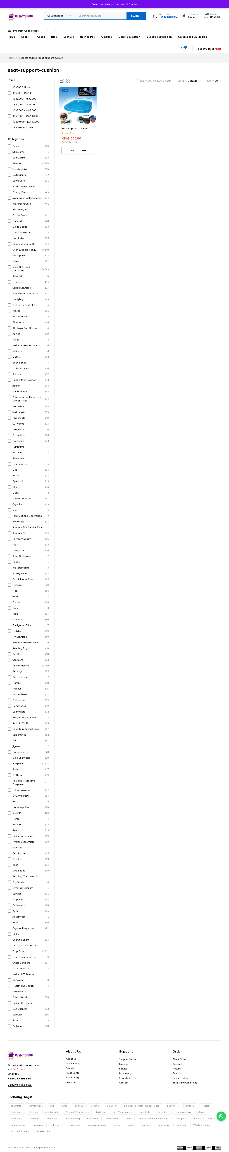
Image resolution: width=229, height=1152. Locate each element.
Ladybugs (31, 631)
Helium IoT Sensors (31, 974)
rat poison (38, 1125)
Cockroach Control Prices (31, 305)
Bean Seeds (31, 362)
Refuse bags (73, 1125)
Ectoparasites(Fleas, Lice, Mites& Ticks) (31, 399)
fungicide (145, 1112)
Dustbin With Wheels (77, 1112)
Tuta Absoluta (31, 968)
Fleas (31, 590)
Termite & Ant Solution (31, 728)
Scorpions (31, 659)
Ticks (31, 613)
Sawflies (31, 847)
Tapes (31, 561)
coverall (205, 1105)
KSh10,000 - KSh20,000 (25, 121)
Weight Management (31, 717)
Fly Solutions (31, 636)
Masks (31, 492)
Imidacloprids (31, 391)
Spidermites (31, 734)
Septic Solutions (31, 287)
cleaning (171, 1105)
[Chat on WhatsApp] (221, 1116)
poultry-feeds (18, 1125)
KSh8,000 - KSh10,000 (25, 116)
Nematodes (31, 705)
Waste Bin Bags (201, 1125)
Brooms (31, 608)
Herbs (31, 818)
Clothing (31, 775)
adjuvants (16, 1105)
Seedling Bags (31, 648)
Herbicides (31, 238)
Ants (31, 910)
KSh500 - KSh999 (22, 93)
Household (31, 752)
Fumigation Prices (31, 625)
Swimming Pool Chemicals (31, 197)
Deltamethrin (31, 677)
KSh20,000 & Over (22, 127)
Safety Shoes (31, 573)
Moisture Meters (31, 232)
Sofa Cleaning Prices (31, 186)
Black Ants (31, 322)
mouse (197, 1118)
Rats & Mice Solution (31, 379)
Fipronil (31, 682)
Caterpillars (31, 435)
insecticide (92, 1118)
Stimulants (31, 151)
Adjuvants (31, 458)
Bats (31, 801)
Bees (31, 922)
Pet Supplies (31, 853)
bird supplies (31, 412)
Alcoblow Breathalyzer (31, 328)
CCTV (31, 933)
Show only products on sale (155, 81)
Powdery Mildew (31, 538)
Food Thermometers (31, 957)
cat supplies (31, 255)
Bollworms (31, 1026)
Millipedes (31, 351)
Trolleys (31, 688)
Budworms (31, 905)
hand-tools (16, 1118)
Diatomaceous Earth (31, 945)
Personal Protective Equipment (31, 782)
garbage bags (183, 1112)
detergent (16, 1112)
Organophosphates (31, 928)
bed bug (79, 1105)
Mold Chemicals (31, 757)
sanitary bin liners (97, 1125)
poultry (31, 385)
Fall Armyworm (31, 789)
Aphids (31, 333)
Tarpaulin (31, 899)
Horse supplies (31, 807)
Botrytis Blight (31, 939)
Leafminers (31, 711)
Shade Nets (31, 991)
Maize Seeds (31, 226)
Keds (31, 864)
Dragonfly (31, 429)
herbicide (34, 1118)
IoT (31, 740)
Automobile (31, 916)
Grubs (31, 596)
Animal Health (31, 665)
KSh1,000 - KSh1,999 (24, 98)
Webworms (31, 980)
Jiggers (31, 746)
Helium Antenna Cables (31, 642)
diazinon (33, 1112)
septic (131, 1125)
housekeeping (72, 1118)
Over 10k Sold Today (31, 249)
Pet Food (31, 452)
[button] (78, 150)
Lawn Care (31, 180)
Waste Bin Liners (20, 1131)
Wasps (31, 310)
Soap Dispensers (31, 556)
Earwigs (31, 893)
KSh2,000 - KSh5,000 (24, 104)
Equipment (31, 763)
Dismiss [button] (133, 4)
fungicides (163, 1112)
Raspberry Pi (31, 209)
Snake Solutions (31, 962)
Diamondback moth (31, 244)
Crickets (31, 602)
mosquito (181, 1118)
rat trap (55, 1125)
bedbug (95, 1105)
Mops (31, 510)
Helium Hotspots (31, 1003)
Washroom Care (31, 203)
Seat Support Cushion (75, 128)
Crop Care (31, 951)
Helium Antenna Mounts (31, 345)
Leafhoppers (31, 464)
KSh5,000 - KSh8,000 (24, 110)
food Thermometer (123, 1112)
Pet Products (31, 316)
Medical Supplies (31, 498)
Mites (31, 261)
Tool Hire (31, 859)
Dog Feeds (31, 870)
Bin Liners (112, 1105)
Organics (31, 504)
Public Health (31, 997)
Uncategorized (31, 169)
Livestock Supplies (31, 887)
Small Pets (31, 813)
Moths (31, 356)
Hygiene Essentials (31, 841)
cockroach (188, 1105)
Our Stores (19, 1069)
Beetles (31, 654)
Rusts (31, 146)
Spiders (31, 374)
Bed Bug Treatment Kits (31, 876)
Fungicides (31, 221)
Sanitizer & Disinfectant (31, 293)
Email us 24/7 (15, 1073)
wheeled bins (43, 1131)
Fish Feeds (31, 282)
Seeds (31, 830)
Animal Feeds (31, 694)
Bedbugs (31, 671)
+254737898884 (19, 1078)
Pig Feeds (31, 882)
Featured (31, 163)
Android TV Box (31, 723)
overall (211, 1118)
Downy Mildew (31, 795)
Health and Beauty (31, 985)
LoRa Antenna (31, 368)
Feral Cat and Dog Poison (31, 515)
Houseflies (31, 440)
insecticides (112, 1118)
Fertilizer (31, 584)
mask (129, 1118)
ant (52, 1105)
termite (146, 1125)
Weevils (31, 824)
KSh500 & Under (21, 87)
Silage (31, 339)
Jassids (31, 475)
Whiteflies (31, 521)
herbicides (52, 1118)
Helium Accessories (31, 836)
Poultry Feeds (31, 192)
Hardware (31, 406)
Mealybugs (31, 299)
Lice (31, 469)
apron (64, 1105)
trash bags (163, 1125)
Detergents (31, 174)
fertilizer (100, 1112)
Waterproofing (31, 567)
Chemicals (31, 619)
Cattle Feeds (31, 215)
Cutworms (31, 423)
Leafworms (31, 157)
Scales (31, 769)
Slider (31, 1020)
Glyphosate (31, 417)
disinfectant (51, 1112)
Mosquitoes (31, 550)
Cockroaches (31, 700)
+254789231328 (19, 1085)
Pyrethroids (31, 481)
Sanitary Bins (31, 533)
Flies (31, 544)
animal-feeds (36, 1105)
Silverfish (31, 276)
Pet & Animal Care (31, 579)
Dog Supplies (31, 1008)
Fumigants (31, 446)
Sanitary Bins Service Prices (31, 527)
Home (11, 57)
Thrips (31, 487)
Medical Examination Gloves (154, 1118)
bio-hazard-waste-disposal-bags (141, 1105)
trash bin (181, 1125)
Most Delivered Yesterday (31, 269)
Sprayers (31, 1014)
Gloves (201, 1112)
